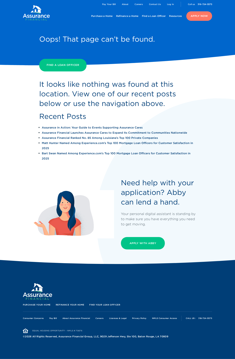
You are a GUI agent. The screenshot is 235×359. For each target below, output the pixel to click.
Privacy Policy (139, 318)
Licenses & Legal (118, 318)
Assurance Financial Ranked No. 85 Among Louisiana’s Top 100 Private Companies (100, 138)
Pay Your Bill (109, 4)
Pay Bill (53, 318)
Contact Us (155, 4)
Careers (139, 4)
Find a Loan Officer (154, 16)
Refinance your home (70, 304)
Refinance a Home (127, 16)
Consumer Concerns (33, 318)
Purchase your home (37, 304)
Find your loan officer (104, 304)
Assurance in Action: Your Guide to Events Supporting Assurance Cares (92, 127)
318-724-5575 (205, 4)
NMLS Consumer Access (164, 318)
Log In (170, 4)
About (125, 4)
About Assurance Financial (76, 318)
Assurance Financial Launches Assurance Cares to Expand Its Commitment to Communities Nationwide (114, 132)
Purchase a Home (102, 16)
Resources (175, 16)
